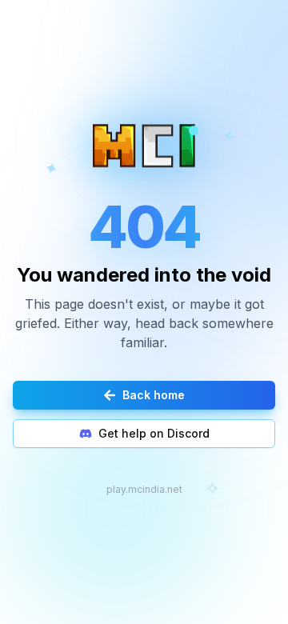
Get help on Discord (154, 433)
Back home (153, 395)
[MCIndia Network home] (144, 144)
